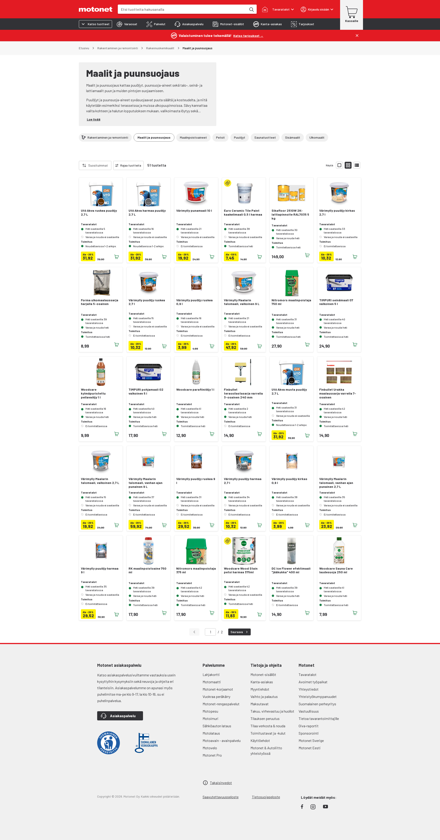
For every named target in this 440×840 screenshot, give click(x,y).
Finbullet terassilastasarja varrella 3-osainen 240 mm (243, 393)
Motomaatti (212, 682)
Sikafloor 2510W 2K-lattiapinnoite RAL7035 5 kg (290, 214)
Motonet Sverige (311, 740)
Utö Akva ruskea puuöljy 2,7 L (99, 212)
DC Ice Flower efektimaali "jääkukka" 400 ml (291, 570)
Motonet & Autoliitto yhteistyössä (266, 750)
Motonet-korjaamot (218, 689)
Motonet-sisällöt (263, 674)
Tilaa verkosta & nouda (267, 726)
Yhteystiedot (309, 689)
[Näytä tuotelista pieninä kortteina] (348, 165)
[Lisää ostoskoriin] (117, 257)
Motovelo (210, 748)
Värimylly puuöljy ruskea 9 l (195, 481)
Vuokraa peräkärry (216, 696)
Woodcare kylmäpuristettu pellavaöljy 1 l (93, 393)
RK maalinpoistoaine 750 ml (147, 570)
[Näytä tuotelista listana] (356, 165)
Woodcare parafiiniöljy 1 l (195, 389)
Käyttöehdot (260, 740)
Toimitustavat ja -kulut (268, 733)
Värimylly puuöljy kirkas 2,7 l (337, 212)
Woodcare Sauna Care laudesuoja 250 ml (336, 570)
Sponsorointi (309, 733)
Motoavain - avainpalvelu (222, 740)
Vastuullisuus (309, 711)
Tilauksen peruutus (265, 718)
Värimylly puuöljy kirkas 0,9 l (289, 481)
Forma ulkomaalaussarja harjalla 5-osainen (99, 302)
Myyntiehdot (259, 689)
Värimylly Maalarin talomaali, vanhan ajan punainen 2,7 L (336, 483)
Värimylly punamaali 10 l (194, 210)
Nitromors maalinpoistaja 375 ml (196, 570)
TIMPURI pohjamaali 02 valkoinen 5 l (146, 391)
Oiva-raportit (309, 726)
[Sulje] (357, 35)
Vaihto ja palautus (264, 696)
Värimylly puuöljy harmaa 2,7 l (242, 481)
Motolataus (211, 733)
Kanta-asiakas (261, 682)
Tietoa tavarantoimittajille (319, 718)
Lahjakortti (211, 674)
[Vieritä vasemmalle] (76, 165)
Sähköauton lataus (217, 726)
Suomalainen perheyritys (317, 704)
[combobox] (182, 9)
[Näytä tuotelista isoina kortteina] (339, 165)
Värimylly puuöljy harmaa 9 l (99, 570)
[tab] (127, 24)
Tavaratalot (307, 674)
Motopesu (210, 711)
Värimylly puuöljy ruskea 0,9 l (194, 302)
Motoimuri (210, 718)
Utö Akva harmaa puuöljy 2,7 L (147, 212)
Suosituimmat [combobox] (98, 165)
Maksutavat (259, 704)
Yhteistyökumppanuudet (318, 696)
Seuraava (237, 632)
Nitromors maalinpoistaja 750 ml (291, 302)
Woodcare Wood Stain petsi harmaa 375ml (241, 570)
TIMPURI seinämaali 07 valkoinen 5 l (336, 302)
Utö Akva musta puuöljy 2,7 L (289, 391)
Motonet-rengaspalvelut (221, 704)
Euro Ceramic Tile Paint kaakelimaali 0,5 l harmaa (243, 212)
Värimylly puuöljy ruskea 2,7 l (147, 302)
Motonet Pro (212, 755)
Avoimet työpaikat (313, 682)
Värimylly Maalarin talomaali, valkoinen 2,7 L (100, 481)
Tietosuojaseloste (266, 797)
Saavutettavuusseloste (221, 797)
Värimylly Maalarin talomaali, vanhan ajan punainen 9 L (145, 483)
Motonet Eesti (310, 748)
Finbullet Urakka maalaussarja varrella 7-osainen (337, 393)
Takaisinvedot (221, 782)
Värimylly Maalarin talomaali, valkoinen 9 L (241, 302)
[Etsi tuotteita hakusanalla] (251, 9)
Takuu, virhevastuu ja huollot (272, 711)
